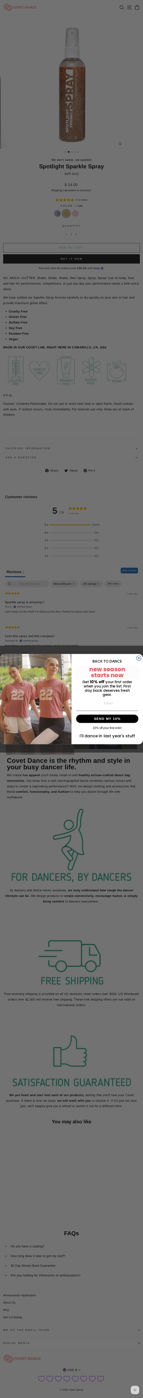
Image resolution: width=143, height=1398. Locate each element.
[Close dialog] (138, 658)
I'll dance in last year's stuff (107, 736)
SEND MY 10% (107, 719)
